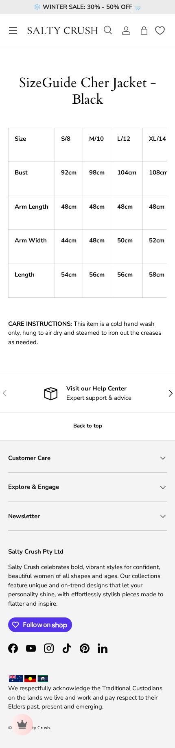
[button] (144, 30)
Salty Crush (38, 728)
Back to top (87, 426)
